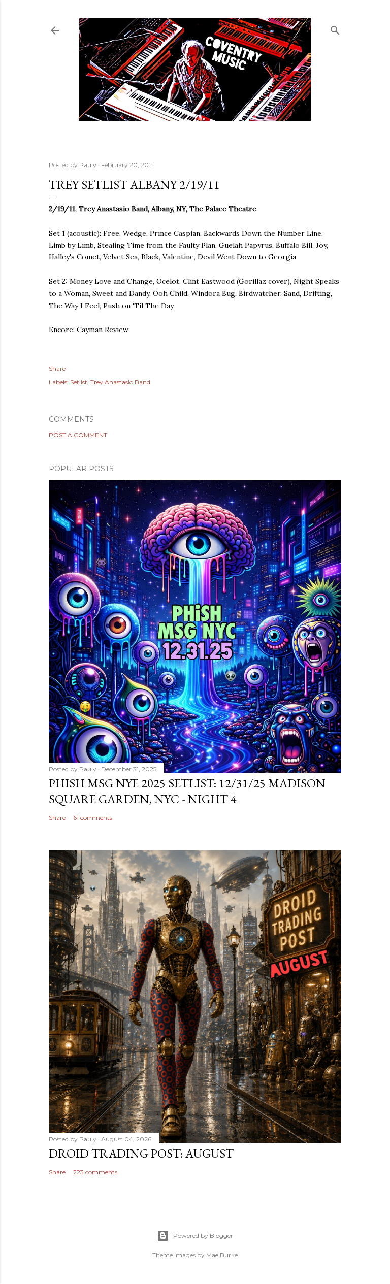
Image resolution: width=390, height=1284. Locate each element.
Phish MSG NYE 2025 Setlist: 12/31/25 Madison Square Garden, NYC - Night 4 (187, 791)
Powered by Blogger (203, 1235)
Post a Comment (78, 435)
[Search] (335, 28)
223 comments (95, 1172)
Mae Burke (222, 1255)
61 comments (92, 817)
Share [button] (57, 368)
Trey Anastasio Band (120, 382)
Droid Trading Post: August (141, 1153)
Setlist (78, 382)
